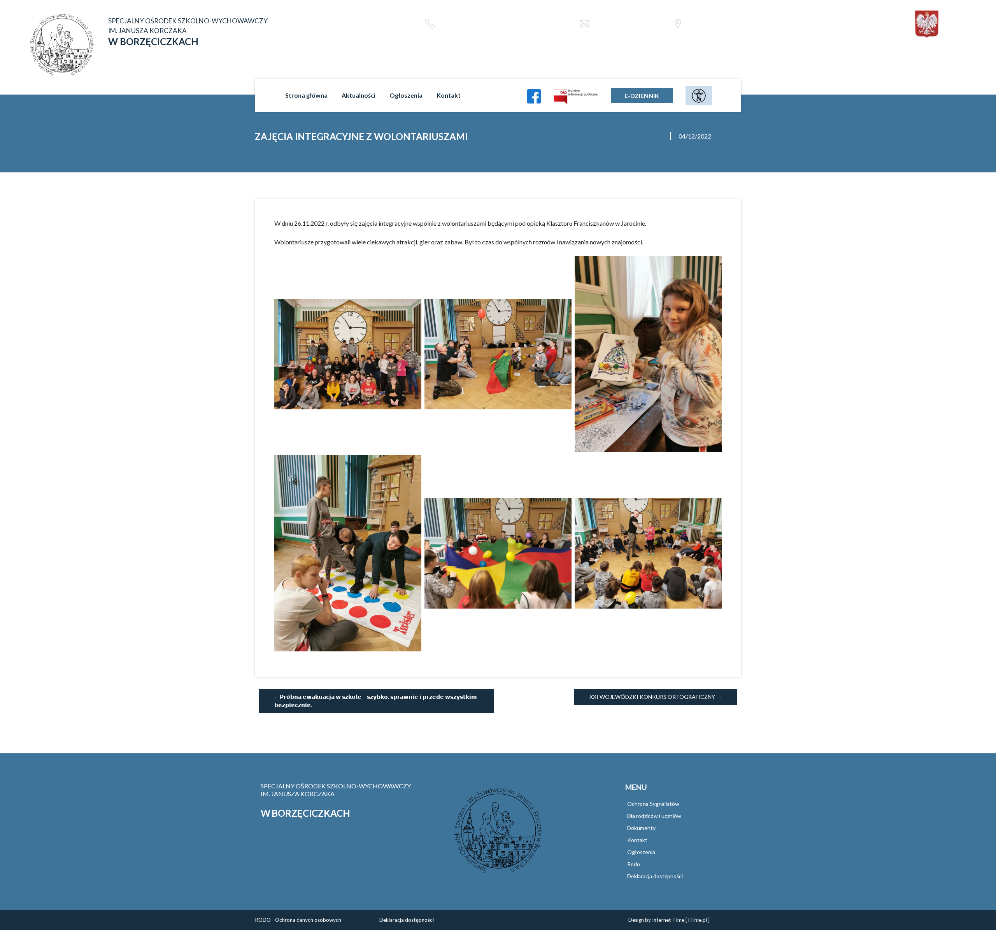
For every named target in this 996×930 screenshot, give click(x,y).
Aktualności (358, 95)
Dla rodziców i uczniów (654, 815)
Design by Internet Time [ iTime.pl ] (669, 920)
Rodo (633, 864)
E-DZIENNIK (641, 95)
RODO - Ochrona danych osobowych (298, 920)
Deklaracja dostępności (655, 876)
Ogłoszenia (406, 95)
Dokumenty (641, 828)
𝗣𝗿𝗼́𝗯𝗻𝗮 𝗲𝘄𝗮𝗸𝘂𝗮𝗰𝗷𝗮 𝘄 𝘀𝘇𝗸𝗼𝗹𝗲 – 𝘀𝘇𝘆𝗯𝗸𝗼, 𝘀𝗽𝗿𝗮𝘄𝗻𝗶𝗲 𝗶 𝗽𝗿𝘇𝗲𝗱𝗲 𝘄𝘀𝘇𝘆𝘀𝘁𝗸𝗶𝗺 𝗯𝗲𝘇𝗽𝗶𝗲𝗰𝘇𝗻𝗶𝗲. (375, 700)
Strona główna (306, 95)
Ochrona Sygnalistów (653, 803)
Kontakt (449, 95)
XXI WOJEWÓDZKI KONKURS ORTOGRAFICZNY (652, 696)
